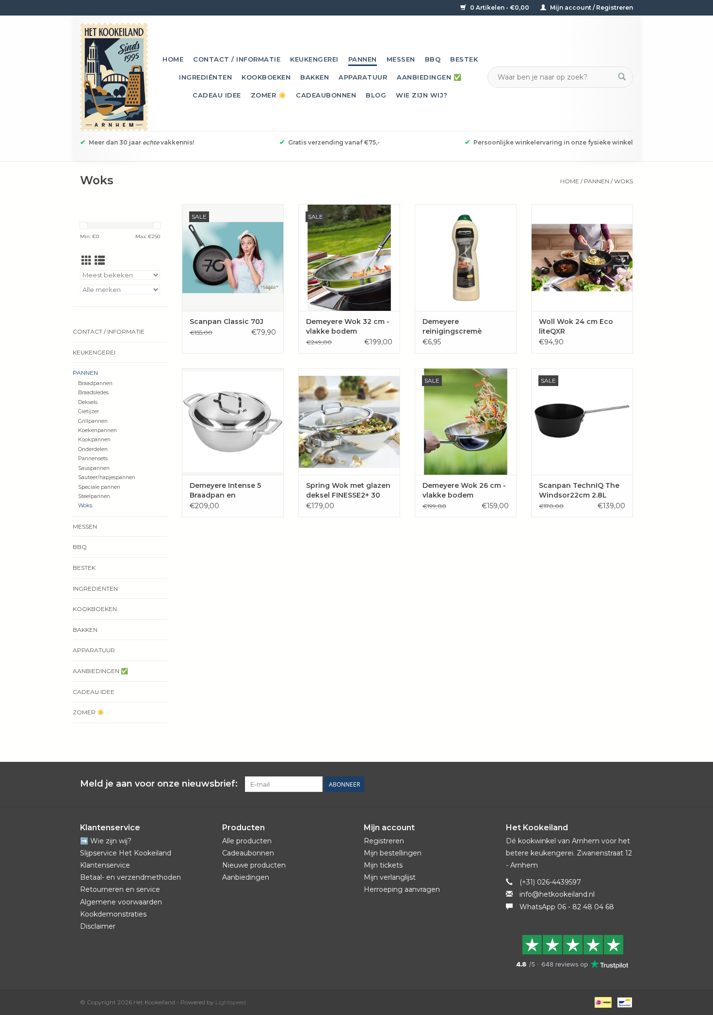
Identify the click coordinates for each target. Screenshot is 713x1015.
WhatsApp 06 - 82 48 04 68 (566, 906)
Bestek (464, 59)
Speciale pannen (99, 487)
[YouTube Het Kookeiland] (608, 784)
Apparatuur (363, 77)
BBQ (433, 59)
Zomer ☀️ (269, 95)
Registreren (384, 841)
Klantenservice (105, 865)
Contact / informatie (236, 59)
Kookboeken (266, 77)
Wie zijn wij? (422, 95)
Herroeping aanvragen (402, 889)
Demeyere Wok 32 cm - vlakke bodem (347, 326)
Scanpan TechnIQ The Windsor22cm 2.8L (579, 490)
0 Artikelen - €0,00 (500, 7)
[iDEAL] (602, 1001)
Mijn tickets (383, 865)
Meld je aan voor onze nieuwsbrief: (159, 784)
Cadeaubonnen (326, 95)
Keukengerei (314, 59)
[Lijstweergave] (100, 261)
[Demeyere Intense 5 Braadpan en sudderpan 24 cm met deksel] (233, 421)
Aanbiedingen (245, 877)
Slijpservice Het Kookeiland (125, 853)
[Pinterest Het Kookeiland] (590, 784)
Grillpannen (93, 421)
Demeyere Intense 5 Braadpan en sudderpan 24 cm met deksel (229, 490)
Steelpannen (94, 496)
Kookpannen (94, 439)
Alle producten (247, 841)
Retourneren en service (120, 889)
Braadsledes (93, 392)
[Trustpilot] (569, 951)
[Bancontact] (623, 1001)
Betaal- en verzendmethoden (130, 877)
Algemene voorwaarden (121, 902)
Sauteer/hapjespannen (106, 477)
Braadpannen (95, 383)
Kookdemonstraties (113, 914)
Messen (401, 59)
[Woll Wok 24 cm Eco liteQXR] (582, 257)
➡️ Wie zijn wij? (105, 841)
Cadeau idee (217, 95)
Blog (376, 95)
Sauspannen (94, 468)
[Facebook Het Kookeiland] (573, 784)
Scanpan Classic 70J (226, 321)
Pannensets (93, 458)
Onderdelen (93, 449)
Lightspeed (230, 1002)
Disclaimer (97, 926)
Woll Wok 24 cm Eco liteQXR (576, 326)
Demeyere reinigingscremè (452, 326)
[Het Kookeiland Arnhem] (114, 77)
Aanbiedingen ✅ (429, 77)
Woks (623, 181)
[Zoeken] (622, 77)
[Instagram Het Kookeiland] (625, 784)
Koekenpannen (97, 430)
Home (172, 59)
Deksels (87, 402)
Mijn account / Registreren (591, 7)
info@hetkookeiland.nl (557, 894)
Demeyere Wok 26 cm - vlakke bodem (464, 490)
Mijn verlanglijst (390, 877)
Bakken (314, 77)
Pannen (362, 59)
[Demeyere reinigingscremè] (466, 257)
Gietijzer (88, 411)
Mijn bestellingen (392, 853)
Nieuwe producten (254, 865)
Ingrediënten (205, 77)
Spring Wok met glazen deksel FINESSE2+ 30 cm (348, 490)
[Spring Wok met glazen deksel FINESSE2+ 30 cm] (349, 421)
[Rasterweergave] (86, 261)
